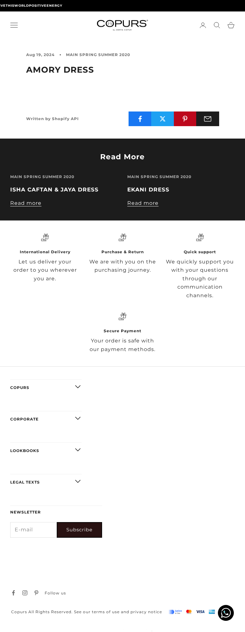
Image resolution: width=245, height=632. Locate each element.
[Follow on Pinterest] (36, 593)
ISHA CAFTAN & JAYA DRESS (54, 189)
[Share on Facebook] (140, 119)
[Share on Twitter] (163, 119)
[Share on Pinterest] (185, 119)
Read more (25, 203)
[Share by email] (208, 119)
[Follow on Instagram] (25, 593)
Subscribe (79, 530)
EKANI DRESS (148, 189)
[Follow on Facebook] (13, 593)
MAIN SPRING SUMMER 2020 (98, 54)
